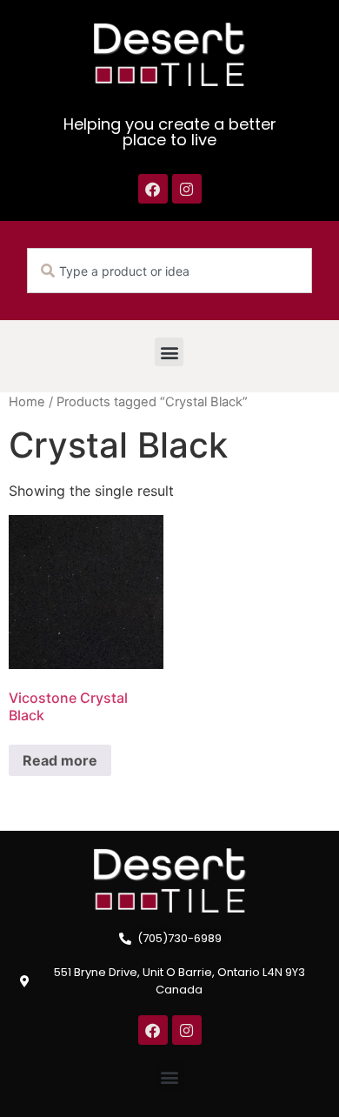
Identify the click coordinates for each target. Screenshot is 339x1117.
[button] (169, 352)
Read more (60, 760)
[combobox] (169, 270)
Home (27, 402)
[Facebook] (153, 189)
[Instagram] (187, 189)
